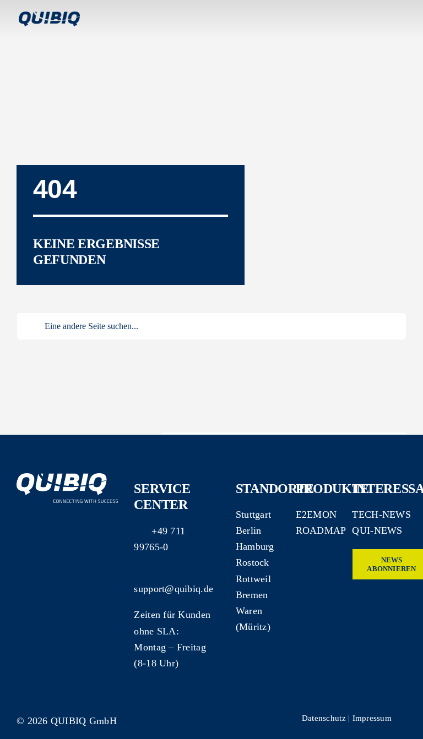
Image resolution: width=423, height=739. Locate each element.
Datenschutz (324, 718)
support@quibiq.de (173, 588)
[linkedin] (357, 599)
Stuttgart (253, 514)
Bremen (252, 594)
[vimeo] (375, 599)
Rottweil (253, 578)
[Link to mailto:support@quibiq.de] (138, 572)
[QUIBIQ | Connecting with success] (49, 16)
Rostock (252, 562)
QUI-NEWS (377, 530)
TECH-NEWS (381, 514)
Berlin (249, 530)
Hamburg (255, 546)
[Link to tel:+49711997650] (139, 530)
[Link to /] (367, 219)
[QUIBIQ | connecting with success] (67, 478)
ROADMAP (321, 530)
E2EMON (316, 514)
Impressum (372, 718)
